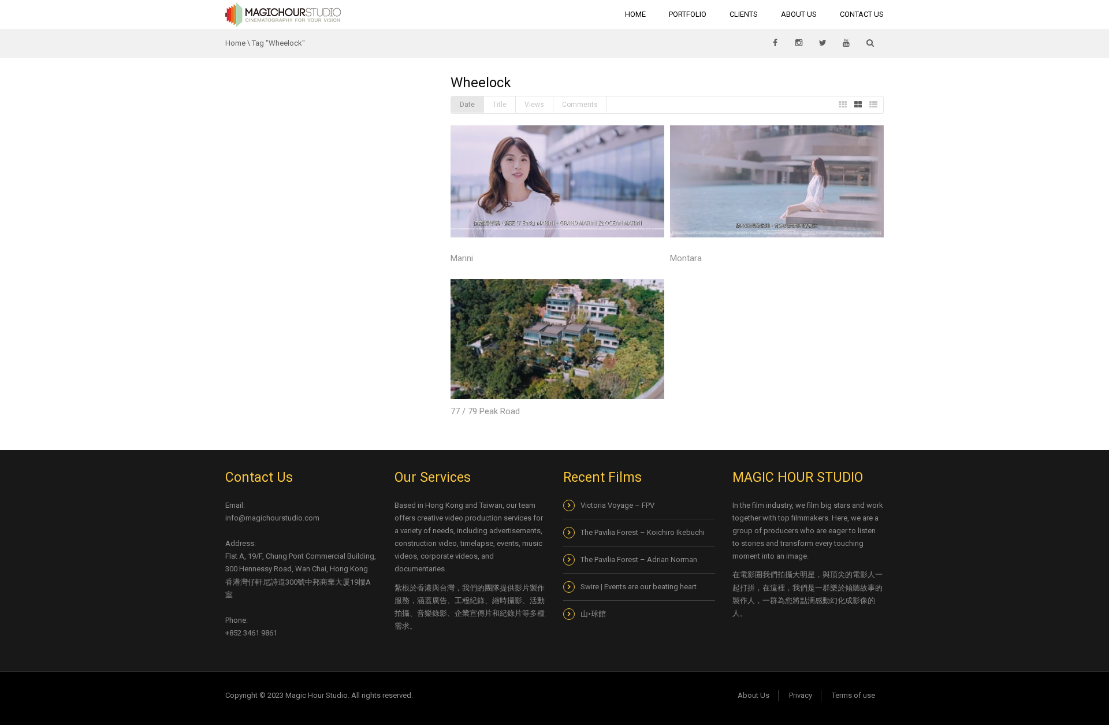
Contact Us (862, 14)
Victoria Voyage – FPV (617, 505)
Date (467, 105)
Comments (580, 105)
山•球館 (594, 613)
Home (635, 14)
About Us (799, 14)
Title (500, 105)
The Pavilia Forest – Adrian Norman (638, 559)
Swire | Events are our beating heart (638, 586)
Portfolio (687, 14)
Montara (686, 258)
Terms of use (853, 695)
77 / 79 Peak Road (485, 411)
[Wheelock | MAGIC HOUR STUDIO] (283, 14)
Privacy (800, 695)
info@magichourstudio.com (272, 518)
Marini (462, 258)
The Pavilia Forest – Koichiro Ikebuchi (642, 532)
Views (534, 105)
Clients (744, 14)
